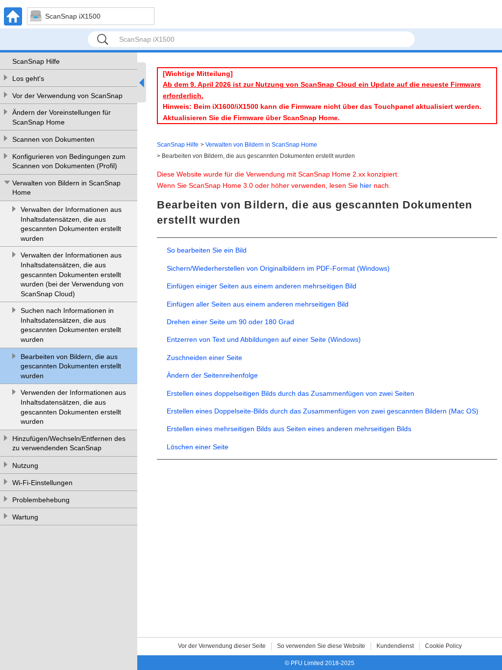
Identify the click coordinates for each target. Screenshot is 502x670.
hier (366, 185)
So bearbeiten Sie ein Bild (207, 250)
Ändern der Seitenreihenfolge (212, 375)
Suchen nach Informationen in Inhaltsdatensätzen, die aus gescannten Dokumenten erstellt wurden (71, 325)
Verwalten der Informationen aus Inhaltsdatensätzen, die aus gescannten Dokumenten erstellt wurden (71, 224)
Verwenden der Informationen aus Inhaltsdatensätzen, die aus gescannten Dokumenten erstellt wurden (73, 406)
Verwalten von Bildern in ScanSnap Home (66, 188)
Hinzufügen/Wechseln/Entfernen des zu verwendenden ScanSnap (69, 443)
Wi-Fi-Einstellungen (42, 483)
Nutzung (25, 465)
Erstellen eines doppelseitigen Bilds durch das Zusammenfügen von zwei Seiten (290, 393)
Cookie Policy (443, 646)
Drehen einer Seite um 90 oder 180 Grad (230, 322)
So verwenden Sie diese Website (321, 646)
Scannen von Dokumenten (53, 139)
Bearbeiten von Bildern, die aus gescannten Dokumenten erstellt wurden (71, 366)
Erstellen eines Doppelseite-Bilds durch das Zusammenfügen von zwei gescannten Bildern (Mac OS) (322, 411)
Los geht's (28, 78)
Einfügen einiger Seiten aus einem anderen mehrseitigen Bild (261, 286)
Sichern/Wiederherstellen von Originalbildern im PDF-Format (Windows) (278, 268)
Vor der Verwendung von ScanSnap (67, 96)
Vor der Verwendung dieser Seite (222, 646)
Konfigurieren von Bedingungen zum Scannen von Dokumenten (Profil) (69, 161)
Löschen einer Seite (197, 447)
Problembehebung (41, 500)
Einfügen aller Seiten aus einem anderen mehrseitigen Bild (258, 304)
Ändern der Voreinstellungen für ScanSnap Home (61, 117)
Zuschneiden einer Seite (204, 357)
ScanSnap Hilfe (36, 61)
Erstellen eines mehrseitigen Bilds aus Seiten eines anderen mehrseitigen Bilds (289, 429)
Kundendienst (395, 646)
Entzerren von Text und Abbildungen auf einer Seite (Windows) (264, 339)
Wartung (25, 517)
